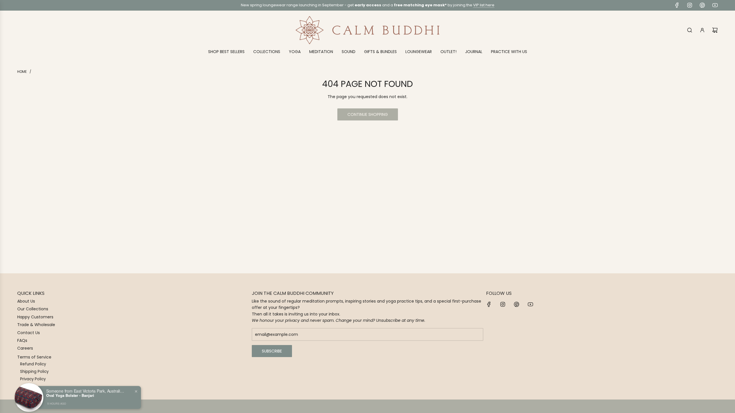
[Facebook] (677, 5)
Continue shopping (367, 114)
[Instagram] (689, 5)
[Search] (689, 30)
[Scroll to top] (722, 406)
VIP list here (483, 5)
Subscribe (272, 351)
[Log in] (702, 30)
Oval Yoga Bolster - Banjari (70, 391)
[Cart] (715, 30)
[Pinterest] (702, 5)
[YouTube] (715, 5)
